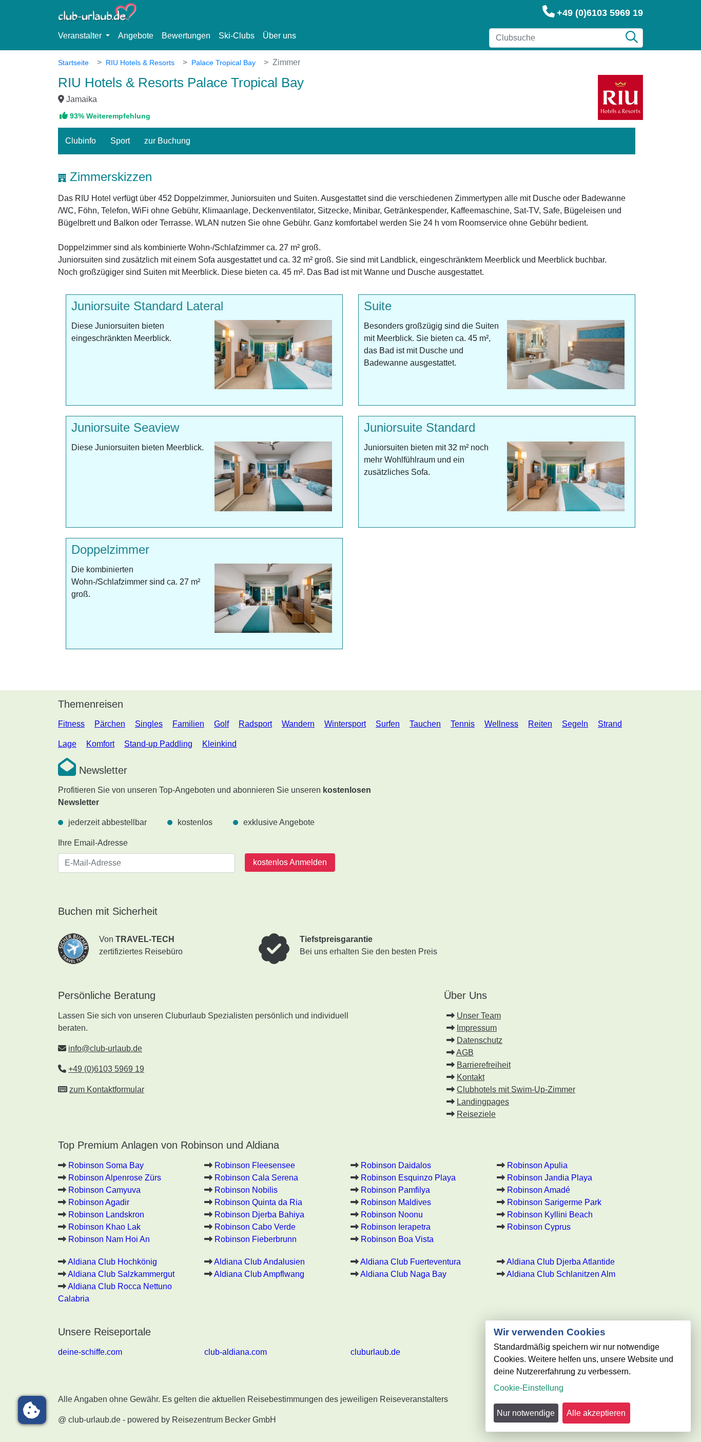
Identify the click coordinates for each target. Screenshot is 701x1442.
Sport (120, 140)
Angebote (135, 35)
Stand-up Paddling (158, 743)
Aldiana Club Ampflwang (259, 1274)
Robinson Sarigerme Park (554, 1202)
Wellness (501, 723)
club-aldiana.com (235, 1352)
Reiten (540, 723)
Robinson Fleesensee (255, 1165)
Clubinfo (80, 140)
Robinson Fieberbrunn (256, 1239)
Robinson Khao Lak (104, 1227)
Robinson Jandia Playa (549, 1177)
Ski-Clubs (237, 35)
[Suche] (632, 38)
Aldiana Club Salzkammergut (121, 1274)
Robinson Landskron (106, 1214)
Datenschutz (479, 1040)
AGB (465, 1052)
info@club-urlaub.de (105, 1048)
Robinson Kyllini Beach (550, 1214)
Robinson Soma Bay (106, 1165)
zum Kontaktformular (106, 1089)
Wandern (298, 723)
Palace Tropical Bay (223, 62)
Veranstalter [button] (81, 35)
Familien (188, 723)
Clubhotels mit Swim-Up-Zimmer (516, 1089)
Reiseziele (476, 1114)
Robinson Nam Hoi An (109, 1239)
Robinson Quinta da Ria (258, 1202)
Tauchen (425, 723)
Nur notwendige (526, 1413)
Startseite (73, 62)
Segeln (575, 723)
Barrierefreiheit (484, 1064)
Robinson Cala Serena (256, 1177)
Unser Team (479, 1015)
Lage (67, 743)
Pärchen (109, 723)
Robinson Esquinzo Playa (408, 1177)
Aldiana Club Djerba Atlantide (561, 1261)
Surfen (388, 723)
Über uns (279, 35)
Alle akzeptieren (596, 1413)
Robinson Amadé (538, 1190)
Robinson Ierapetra (396, 1227)
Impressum (477, 1028)
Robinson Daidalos (396, 1165)
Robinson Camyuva (104, 1190)
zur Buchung (167, 140)
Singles (149, 723)
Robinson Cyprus (539, 1227)
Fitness (71, 723)
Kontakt (470, 1077)
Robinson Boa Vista (397, 1239)
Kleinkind (219, 743)
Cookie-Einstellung (528, 1388)
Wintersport (345, 723)
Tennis (463, 723)
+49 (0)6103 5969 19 (600, 13)
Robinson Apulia (537, 1165)
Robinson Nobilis (246, 1190)
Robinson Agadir (98, 1202)
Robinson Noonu (392, 1214)
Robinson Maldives (396, 1202)
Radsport (255, 723)
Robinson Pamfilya (395, 1190)
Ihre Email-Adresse (93, 842)
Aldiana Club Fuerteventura (410, 1261)
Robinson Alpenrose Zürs (114, 1177)
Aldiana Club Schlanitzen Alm (561, 1274)
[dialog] (588, 1376)
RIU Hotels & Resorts (140, 62)
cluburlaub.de (375, 1352)
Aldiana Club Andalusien (259, 1261)
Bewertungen (186, 35)
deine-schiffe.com (90, 1352)
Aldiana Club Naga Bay (403, 1274)
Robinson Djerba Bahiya (259, 1214)
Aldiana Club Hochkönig (112, 1261)
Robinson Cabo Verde (255, 1227)
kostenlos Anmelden (290, 862)
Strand (610, 723)
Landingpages (483, 1101)
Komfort (100, 743)
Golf (221, 723)
